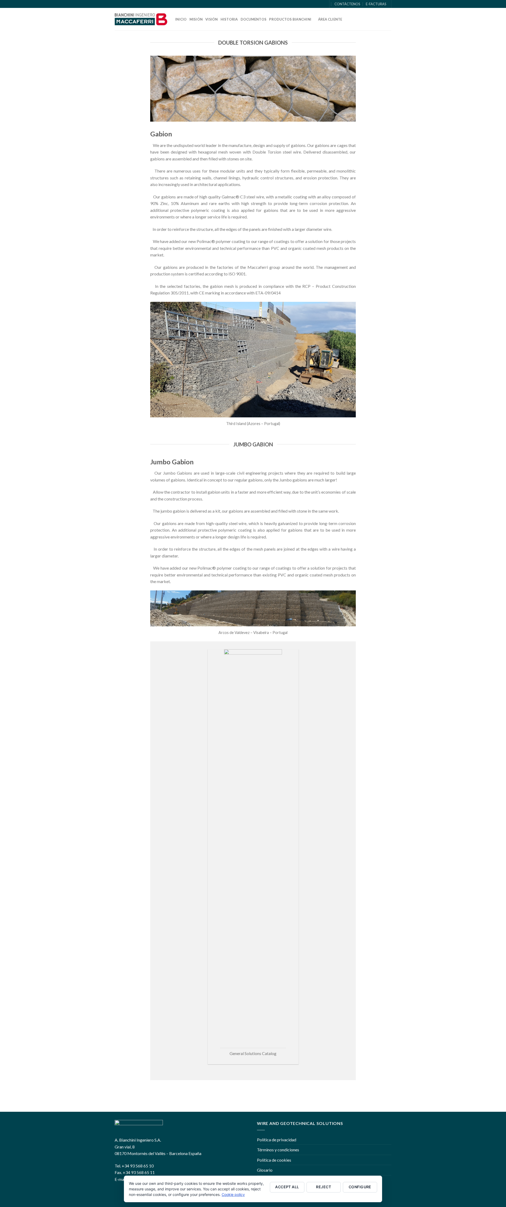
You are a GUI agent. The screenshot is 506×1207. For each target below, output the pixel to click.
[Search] (322, 4)
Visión (211, 19)
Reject (323, 1187)
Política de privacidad (276, 1139)
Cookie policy (233, 1194)
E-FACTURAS (376, 4)
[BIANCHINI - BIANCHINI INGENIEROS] (141, 19)
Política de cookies (274, 1159)
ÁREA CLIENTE (330, 19)
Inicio (181, 19)
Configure (360, 1187)
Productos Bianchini (290, 19)
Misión (196, 19)
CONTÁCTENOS (347, 4)
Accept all (287, 1187)
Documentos (254, 19)
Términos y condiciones (278, 1149)
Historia (229, 19)
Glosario (265, 1169)
